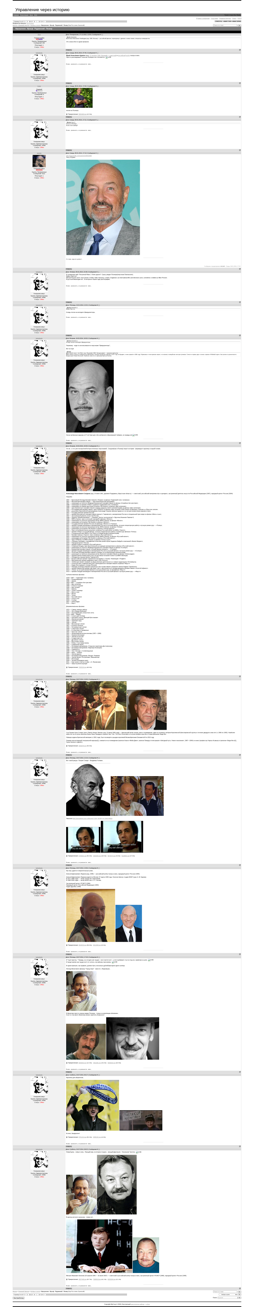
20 (97, 153)
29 (99, 1075)
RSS (35, 15)
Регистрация (24, 15)
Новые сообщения (203, 18)
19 (97, 120)
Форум (15, 25)
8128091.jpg (125, 856)
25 (99, 679)
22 (99, 305)
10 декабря (93, 55)
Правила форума (225, 18)
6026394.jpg (111, 1279)
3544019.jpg (82, 945)
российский (122, 55)
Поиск (234, 18)
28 (99, 957)
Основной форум (23, 25)
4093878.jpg (82, 746)
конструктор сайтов (137, 1304)
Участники (214, 18)
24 (99, 446)
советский (112, 55)
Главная (16, 15)
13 (39, 21)
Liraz (39, 86)
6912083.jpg (97, 945)
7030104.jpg (82, 667)
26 (99, 758)
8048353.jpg (82, 1063)
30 (99, 1149)
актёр (128, 55)
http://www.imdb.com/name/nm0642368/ (79, 156)
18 (97, 86)
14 (42, 21)
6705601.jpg (82, 856)
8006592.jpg (111, 1063)
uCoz (148, 1304)
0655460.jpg (82, 114)
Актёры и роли (35, 25)
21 (98, 272)
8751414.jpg (82, 1137)
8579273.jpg (111, 856)
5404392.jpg (97, 856)
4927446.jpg (82, 1279)
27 (99, 868)
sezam (39, 153)
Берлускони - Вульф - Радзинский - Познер (54, 25)
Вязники (104, 55)
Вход (31, 15)
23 (99, 338)
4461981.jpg (97, 1063)
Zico (39, 34)
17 (97, 53)
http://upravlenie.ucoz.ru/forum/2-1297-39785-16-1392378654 (92, 818)
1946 (98, 55)
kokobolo (39, 53)
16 (102, 34)
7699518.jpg (97, 1279)
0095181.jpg (97, 1137)
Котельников (30, 23)
